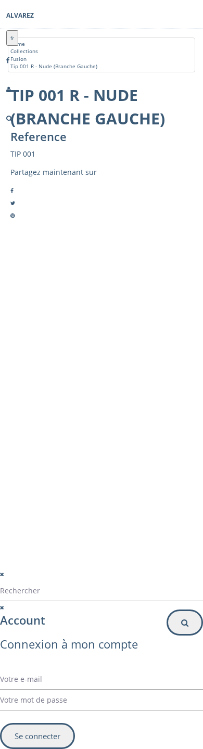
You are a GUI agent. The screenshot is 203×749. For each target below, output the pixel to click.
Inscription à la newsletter (60, 507)
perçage (45, 420)
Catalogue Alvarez (57, 370)
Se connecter (37, 736)
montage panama (57, 433)
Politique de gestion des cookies (72, 581)
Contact (45, 395)
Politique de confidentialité (63, 568)
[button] (94, 485)
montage (46, 408)
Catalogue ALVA (54, 383)
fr (12, 38)
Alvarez (20, 15)
